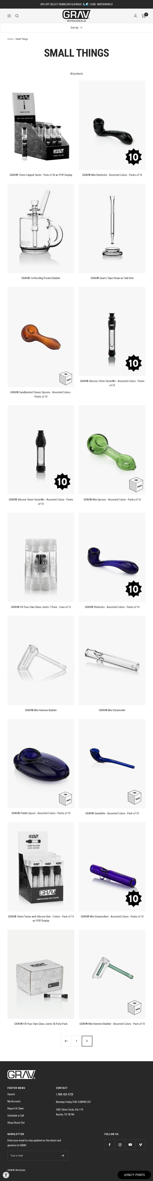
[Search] (17, 16)
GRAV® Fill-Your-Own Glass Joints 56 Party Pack (41, 1024)
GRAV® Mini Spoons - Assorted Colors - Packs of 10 (112, 499)
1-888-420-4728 (64, 1094)
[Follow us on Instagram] (120, 1145)
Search (11, 1094)
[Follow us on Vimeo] (140, 1145)
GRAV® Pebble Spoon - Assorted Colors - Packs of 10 (41, 813)
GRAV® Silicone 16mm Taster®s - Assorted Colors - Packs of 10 (41, 502)
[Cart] (144, 16)
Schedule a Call (15, 1115)
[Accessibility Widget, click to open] (6, 1175)
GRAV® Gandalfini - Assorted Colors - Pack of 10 (112, 813)
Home (10, 39)
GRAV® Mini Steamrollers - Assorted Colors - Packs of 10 (112, 916)
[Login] (135, 15)
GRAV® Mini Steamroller (112, 710)
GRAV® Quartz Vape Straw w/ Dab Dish (112, 278)
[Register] (62, 1155)
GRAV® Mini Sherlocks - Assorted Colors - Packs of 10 (112, 175)
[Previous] (66, 1041)
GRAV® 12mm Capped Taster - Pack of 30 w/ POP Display (41, 175)
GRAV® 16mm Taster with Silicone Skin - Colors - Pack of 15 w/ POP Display (41, 919)
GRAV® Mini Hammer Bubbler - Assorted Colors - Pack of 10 (112, 1024)
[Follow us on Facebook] (109, 1145)
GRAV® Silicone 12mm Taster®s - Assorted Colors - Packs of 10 (112, 383)
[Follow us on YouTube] (130, 1145)
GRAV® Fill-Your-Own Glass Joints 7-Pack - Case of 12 (41, 607)
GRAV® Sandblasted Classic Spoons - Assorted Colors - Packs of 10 (41, 394)
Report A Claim (15, 1108)
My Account (14, 1101)
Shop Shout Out (16, 1122)
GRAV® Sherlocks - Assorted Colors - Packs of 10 (112, 607)
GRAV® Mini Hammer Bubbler (41, 710)
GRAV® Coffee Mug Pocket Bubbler (40, 278)
